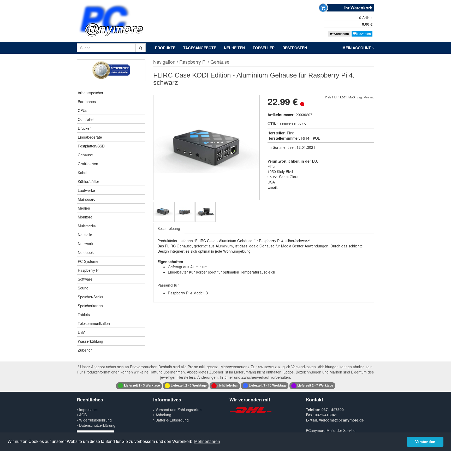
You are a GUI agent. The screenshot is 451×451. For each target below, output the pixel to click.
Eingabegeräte (90, 137)
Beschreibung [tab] (168, 228)
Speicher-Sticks (90, 296)
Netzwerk (85, 243)
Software (85, 279)
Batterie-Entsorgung (172, 420)
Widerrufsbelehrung (95, 420)
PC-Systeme (88, 261)
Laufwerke (86, 190)
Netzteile (85, 234)
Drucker (84, 128)
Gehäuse (85, 154)
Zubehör (85, 350)
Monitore (85, 216)
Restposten (294, 47)
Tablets (84, 314)
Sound (83, 287)
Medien (84, 208)
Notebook (86, 252)
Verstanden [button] (425, 442)
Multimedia (87, 225)
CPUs (82, 110)
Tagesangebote (199, 47)
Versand (369, 97)
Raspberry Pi (88, 270)
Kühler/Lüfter (88, 181)
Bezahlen (364, 33)
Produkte (165, 47)
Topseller (264, 47)
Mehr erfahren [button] (207, 441)
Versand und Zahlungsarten (178, 409)
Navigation (164, 61)
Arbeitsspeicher (90, 92)
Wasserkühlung (90, 341)
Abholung (163, 414)
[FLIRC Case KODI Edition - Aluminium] (163, 212)
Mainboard (87, 199)
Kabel (82, 172)
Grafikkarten (88, 163)
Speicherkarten (90, 305)
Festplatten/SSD (91, 146)
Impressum (88, 409)
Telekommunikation (94, 323)
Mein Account (357, 47)
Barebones (87, 101)
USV (81, 332)
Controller (86, 119)
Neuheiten (234, 47)
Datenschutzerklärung (96, 425)
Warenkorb (341, 33)
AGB (82, 414)
